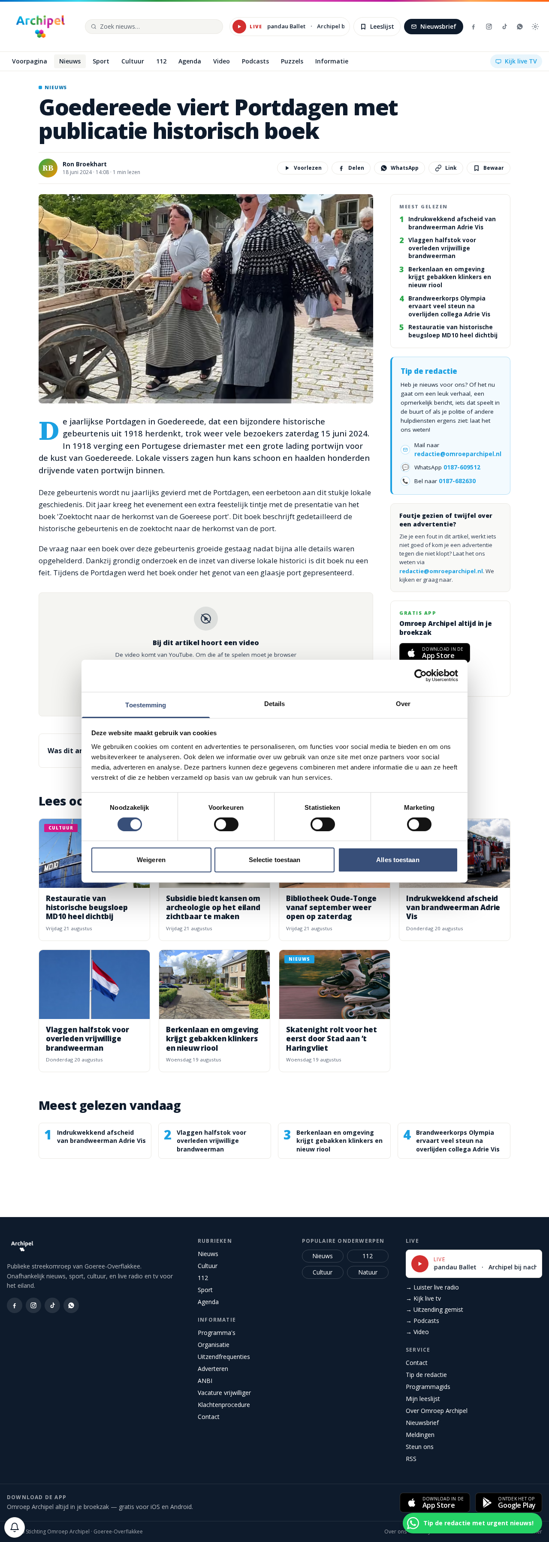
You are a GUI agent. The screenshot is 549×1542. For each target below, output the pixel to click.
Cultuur (207, 1266)
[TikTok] (504, 26)
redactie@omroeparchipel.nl (457, 454)
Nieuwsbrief (438, 26)
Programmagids (428, 1387)
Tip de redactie (426, 1375)
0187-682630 (457, 481)
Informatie (217, 1319)
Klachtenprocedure (224, 1405)
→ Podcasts (422, 1321)
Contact (209, 1417)
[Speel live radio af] (239, 26)
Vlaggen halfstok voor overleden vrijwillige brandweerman (442, 248)
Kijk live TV (521, 61)
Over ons (395, 1531)
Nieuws (208, 1254)
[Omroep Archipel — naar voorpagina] (40, 26)
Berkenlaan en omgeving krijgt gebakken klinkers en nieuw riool (449, 277)
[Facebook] (473, 26)
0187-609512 (461, 467)
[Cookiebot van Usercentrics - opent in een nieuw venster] (420, 675)
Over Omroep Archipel (437, 1411)
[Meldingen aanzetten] (14, 1527)
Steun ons (420, 1447)
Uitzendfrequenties (224, 1357)
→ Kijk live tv (423, 1298)
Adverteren (213, 1369)
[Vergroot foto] (206, 298)
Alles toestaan (397, 859)
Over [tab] (403, 703)
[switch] (226, 824)
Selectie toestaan (275, 859)
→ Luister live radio (432, 1287)
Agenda (208, 1302)
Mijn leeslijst (423, 1399)
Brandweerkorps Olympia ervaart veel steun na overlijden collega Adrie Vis (449, 306)
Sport (205, 1290)
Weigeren (151, 859)
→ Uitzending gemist (434, 1309)
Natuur (367, 1272)
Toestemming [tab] (145, 704)
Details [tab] (274, 703)
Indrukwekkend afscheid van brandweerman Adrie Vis (452, 223)
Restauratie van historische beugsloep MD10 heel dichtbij (453, 332)
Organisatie (213, 1345)
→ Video (417, 1332)
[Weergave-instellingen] (535, 26)
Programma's (216, 1333)
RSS (411, 1459)
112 (203, 1278)
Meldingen (420, 1435)
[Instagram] (489, 26)
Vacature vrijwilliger (224, 1393)
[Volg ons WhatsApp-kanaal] (520, 26)
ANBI (205, 1381)
